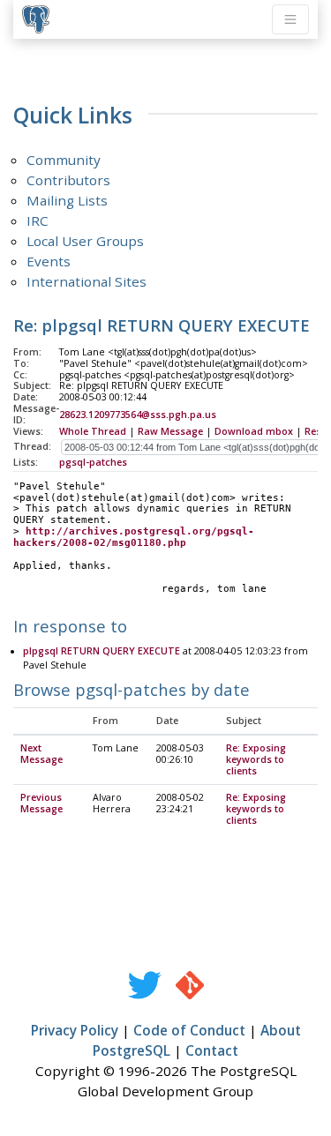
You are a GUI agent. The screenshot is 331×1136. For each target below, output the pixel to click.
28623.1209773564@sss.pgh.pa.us (137, 414)
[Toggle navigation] (290, 19)
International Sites (86, 281)
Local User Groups (85, 241)
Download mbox (253, 431)
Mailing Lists (67, 200)
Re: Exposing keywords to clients (256, 759)
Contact (211, 1050)
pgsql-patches (93, 462)
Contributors (68, 180)
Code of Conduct (189, 1030)
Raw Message (170, 431)
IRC (37, 220)
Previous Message (41, 803)
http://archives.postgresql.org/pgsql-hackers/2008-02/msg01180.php (133, 537)
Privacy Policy (74, 1030)
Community (63, 159)
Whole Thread (92, 431)
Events (48, 261)
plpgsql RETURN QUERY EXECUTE (101, 651)
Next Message (41, 754)
